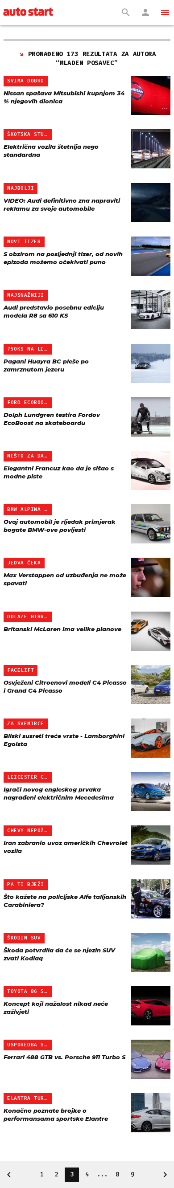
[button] (165, 12)
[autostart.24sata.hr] (28, 12)
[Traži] (126, 12)
